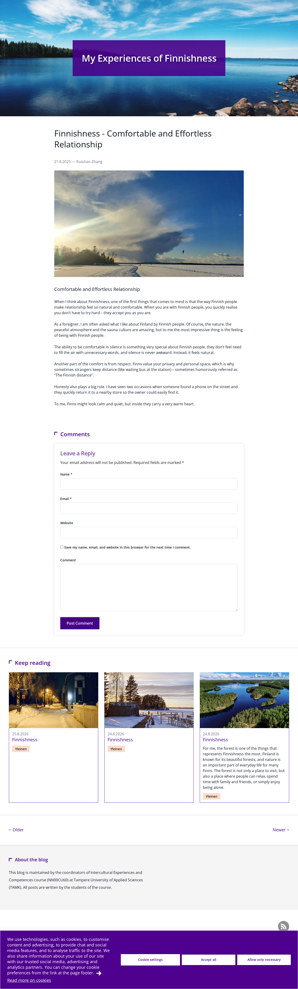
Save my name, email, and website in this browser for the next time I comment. (127, 547)
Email (66, 498)
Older (17, 829)
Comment (68, 560)
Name (66, 474)
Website (66, 523)
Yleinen (21, 749)
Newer (281, 829)
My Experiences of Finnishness (149, 58)
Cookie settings (150, 959)
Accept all (208, 959)
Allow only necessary (264, 959)
